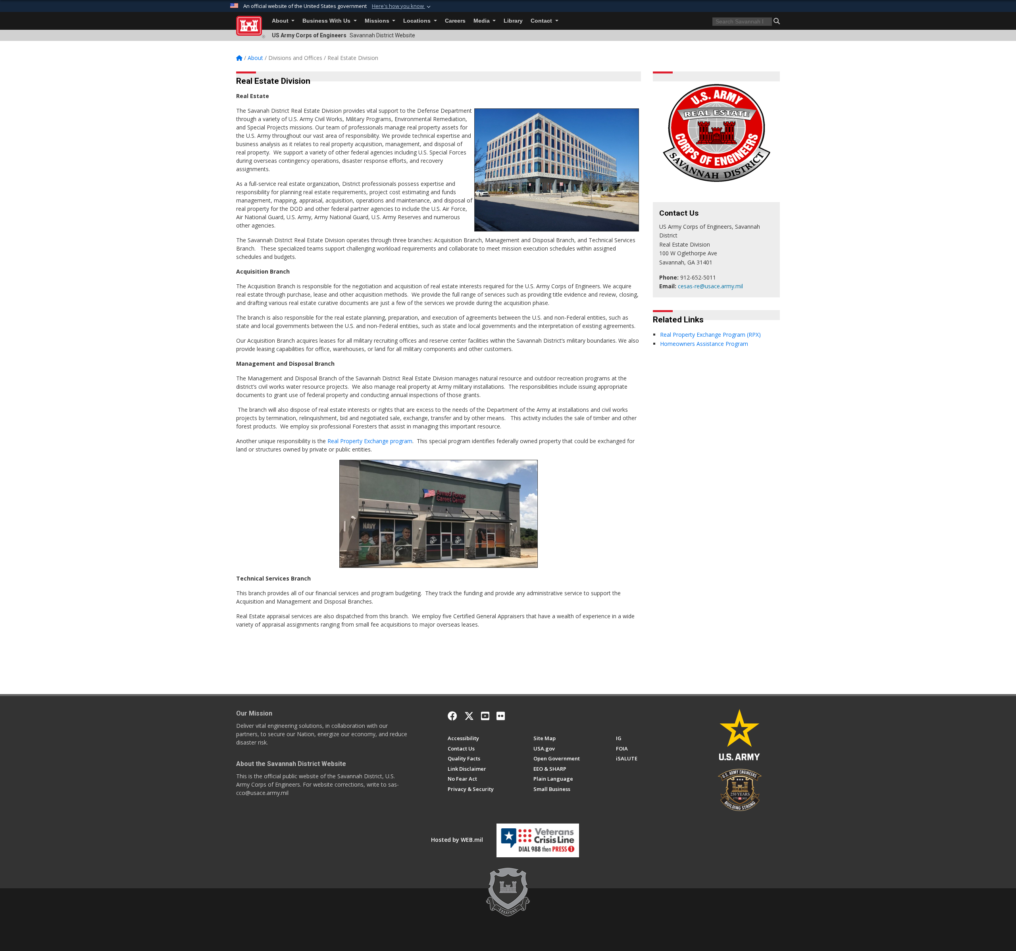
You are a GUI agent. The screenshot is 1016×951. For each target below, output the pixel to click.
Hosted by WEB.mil (457, 839)
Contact (542, 21)
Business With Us (327, 21)
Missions (378, 21)
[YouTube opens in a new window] (485, 716)
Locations (417, 21)
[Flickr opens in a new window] (500, 716)
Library (513, 21)
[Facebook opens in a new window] (452, 716)
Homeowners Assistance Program (704, 343)
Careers (455, 21)
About (281, 21)
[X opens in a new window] (469, 716)
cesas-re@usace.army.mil (710, 286)
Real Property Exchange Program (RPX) (710, 334)
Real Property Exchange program (369, 441)
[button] (402, 6)
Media (482, 21)
